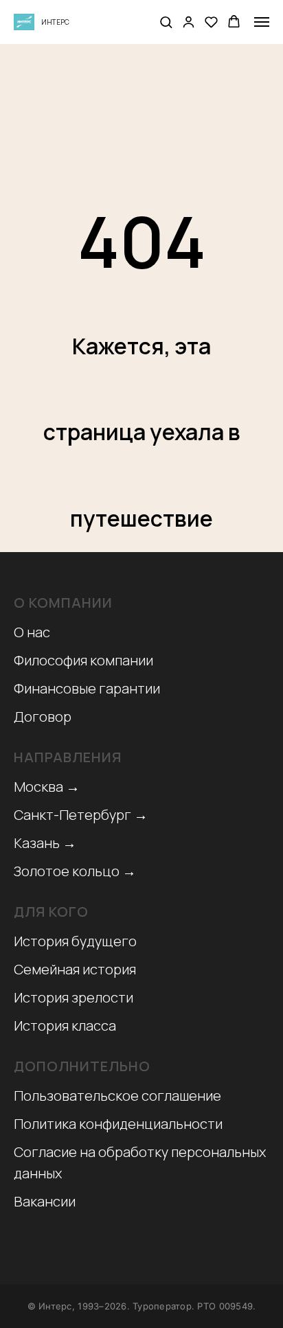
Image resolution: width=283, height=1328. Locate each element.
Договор (42, 716)
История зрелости (73, 997)
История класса (65, 1025)
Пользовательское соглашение (117, 1095)
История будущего (75, 941)
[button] (165, 21)
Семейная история (75, 969)
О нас (32, 632)
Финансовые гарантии (87, 688)
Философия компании (83, 660)
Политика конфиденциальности (118, 1123)
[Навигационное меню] (261, 22)
